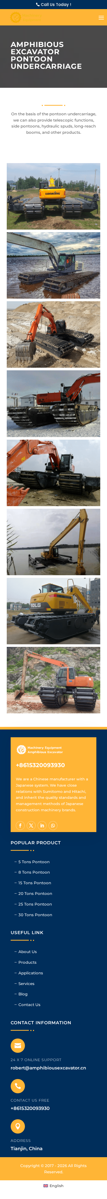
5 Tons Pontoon (34, 861)
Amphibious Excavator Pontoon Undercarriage (55, 200)
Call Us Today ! (56, 4)
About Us (27, 951)
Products (27, 962)
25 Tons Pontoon (35, 904)
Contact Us (29, 1004)
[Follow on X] (31, 825)
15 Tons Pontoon (34, 882)
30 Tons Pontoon (35, 914)
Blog (23, 994)
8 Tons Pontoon (34, 872)
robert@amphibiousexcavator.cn (48, 1067)
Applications (30, 972)
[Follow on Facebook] (20, 825)
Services (26, 983)
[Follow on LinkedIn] (42, 825)
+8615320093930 (40, 765)
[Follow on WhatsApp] (53, 825)
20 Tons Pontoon (35, 893)
